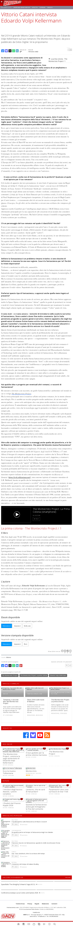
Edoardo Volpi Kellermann (58, 675)
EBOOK (5, 694)
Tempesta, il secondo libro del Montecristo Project (11, 701)
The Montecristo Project (21, 393)
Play (37, 519)
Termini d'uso (20, 904)
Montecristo (31, 771)
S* (21, 52)
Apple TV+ (35, 7)
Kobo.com (27, 626)
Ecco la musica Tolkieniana (9, 772)
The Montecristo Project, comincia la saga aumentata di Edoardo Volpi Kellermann (11, 758)
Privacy (29, 904)
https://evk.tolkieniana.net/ (19, 477)
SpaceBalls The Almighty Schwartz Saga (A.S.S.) (18, 884)
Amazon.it (17, 626)
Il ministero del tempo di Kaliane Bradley (25, 864)
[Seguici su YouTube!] (40, 735)
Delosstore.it (6, 626)
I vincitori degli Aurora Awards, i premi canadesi (12, 791)
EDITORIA (14, 862)
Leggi (16, 824)
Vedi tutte (68, 877)
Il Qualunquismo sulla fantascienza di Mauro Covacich (29, 822)
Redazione (45, 904)
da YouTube (36, 515)
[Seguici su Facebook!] (26, 735)
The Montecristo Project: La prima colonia (33, 675)
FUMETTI (14, 851)
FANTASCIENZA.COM (34, 694)
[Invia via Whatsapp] (13, 50)
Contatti (54, 904)
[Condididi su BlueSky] (6, 50)
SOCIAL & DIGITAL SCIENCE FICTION (61, 693)
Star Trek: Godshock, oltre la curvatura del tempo (28, 853)
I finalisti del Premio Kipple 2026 (12, 804)
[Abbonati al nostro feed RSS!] (47, 735)
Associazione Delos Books (31, 909)
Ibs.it (25, 644)
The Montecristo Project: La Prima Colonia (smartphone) (51, 510)
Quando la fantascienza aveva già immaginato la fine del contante (36, 806)
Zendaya (50, 7)
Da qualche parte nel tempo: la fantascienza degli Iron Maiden (32, 832)
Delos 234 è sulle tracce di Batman (35, 701)
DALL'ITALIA (15, 819)
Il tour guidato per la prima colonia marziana (36, 754)
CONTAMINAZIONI (16, 830)
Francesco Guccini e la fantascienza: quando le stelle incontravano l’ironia (36, 843)
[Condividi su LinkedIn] (17, 50)
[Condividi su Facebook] (2, 50)
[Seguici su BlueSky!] (33, 735)
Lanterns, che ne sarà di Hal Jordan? (35, 790)
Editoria (8, 657)
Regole (37, 904)
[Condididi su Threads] (10, 50)
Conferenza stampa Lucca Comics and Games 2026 (19, 893)
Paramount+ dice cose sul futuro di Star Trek (58, 790)
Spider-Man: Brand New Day (21, 7)
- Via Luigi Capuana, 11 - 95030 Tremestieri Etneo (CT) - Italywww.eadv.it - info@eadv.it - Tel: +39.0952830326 (44, 915)
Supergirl (42, 7)
